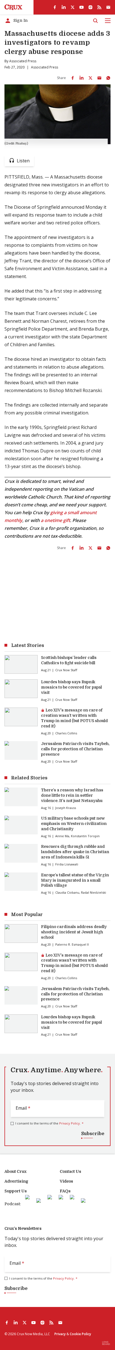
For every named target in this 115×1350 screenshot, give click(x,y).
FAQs (65, 1191)
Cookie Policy (80, 1334)
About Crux (15, 1171)
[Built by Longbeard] (106, 1343)
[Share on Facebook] (72, 77)
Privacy (60, 1334)
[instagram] (90, 7)
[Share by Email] (99, 77)
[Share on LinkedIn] (81, 77)
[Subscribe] (108, 7)
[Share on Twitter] (90, 77)
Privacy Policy (69, 1123)
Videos (66, 1181)
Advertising (16, 1181)
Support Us (15, 1191)
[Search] (95, 20)
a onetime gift (55, 520)
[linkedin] (63, 7)
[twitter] (72, 7)
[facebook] (54, 7)
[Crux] (13, 7)
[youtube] (81, 7)
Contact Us (70, 1171)
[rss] (99, 7)
